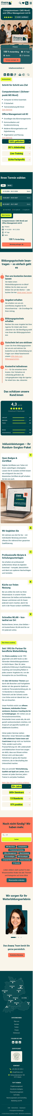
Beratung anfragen (15, 251)
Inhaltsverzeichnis (15, 72)
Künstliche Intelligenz (16, 1114)
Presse (16, 1055)
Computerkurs (22, 873)
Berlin (9, 192)
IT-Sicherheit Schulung (16, 876)
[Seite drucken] (19, 78)
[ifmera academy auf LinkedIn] (12, 1067)
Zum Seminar (7, 113)
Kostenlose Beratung (16, 981)
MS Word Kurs (10, 873)
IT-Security (16, 889)
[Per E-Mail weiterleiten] (14, 78)
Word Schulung (23, 880)
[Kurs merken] (27, 78)
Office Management (10, 880)
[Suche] (19, 3)
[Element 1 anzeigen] (11, 964)
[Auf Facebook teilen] (7, 78)
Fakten (16, 1052)
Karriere (16, 1049)
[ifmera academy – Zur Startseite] (6, 3)
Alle (2, 192)
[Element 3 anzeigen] (21, 964)
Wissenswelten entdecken (16, 906)
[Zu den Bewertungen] (7, 17)
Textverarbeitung (24, 886)
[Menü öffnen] (29, 3)
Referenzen (16, 1058)
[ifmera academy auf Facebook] (19, 1067)
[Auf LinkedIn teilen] (4, 78)
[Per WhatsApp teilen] (11, 78)
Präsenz (14, 47)
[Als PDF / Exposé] (22, 78)
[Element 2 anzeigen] (16, 964)
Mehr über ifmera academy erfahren (15, 809)
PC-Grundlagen (9, 883)
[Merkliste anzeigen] (22, 3)
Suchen (16, 866)
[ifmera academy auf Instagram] (16, 1067)
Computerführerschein (9, 886)
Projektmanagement (16, 1111)
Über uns (16, 1046)
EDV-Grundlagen (22, 883)
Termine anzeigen (10, 63)
